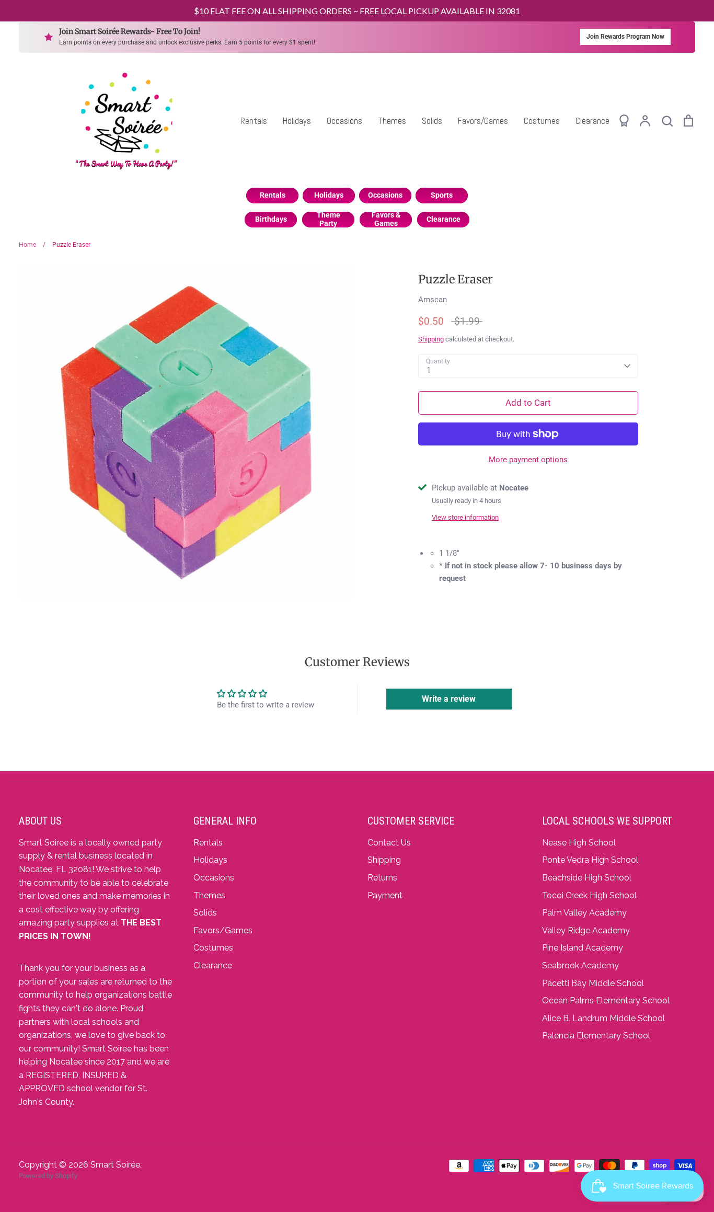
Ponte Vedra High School (590, 860)
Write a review (449, 699)
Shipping (431, 339)
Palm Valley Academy (584, 913)
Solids (432, 121)
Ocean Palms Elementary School (606, 1000)
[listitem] (272, 195)
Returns (382, 878)
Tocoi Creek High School (589, 895)
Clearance (592, 121)
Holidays (297, 121)
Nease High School (579, 843)
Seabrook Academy (580, 965)
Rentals (253, 121)
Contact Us (389, 843)
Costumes (542, 121)
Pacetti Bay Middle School (593, 983)
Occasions (344, 121)
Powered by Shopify (48, 1176)
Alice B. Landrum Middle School (603, 1018)
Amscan (432, 299)
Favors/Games (483, 121)
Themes (392, 121)
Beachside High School (586, 878)
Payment (384, 895)
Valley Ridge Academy (586, 930)
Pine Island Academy (582, 948)
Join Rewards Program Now (625, 36)
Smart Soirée (115, 1165)
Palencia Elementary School (596, 1036)
